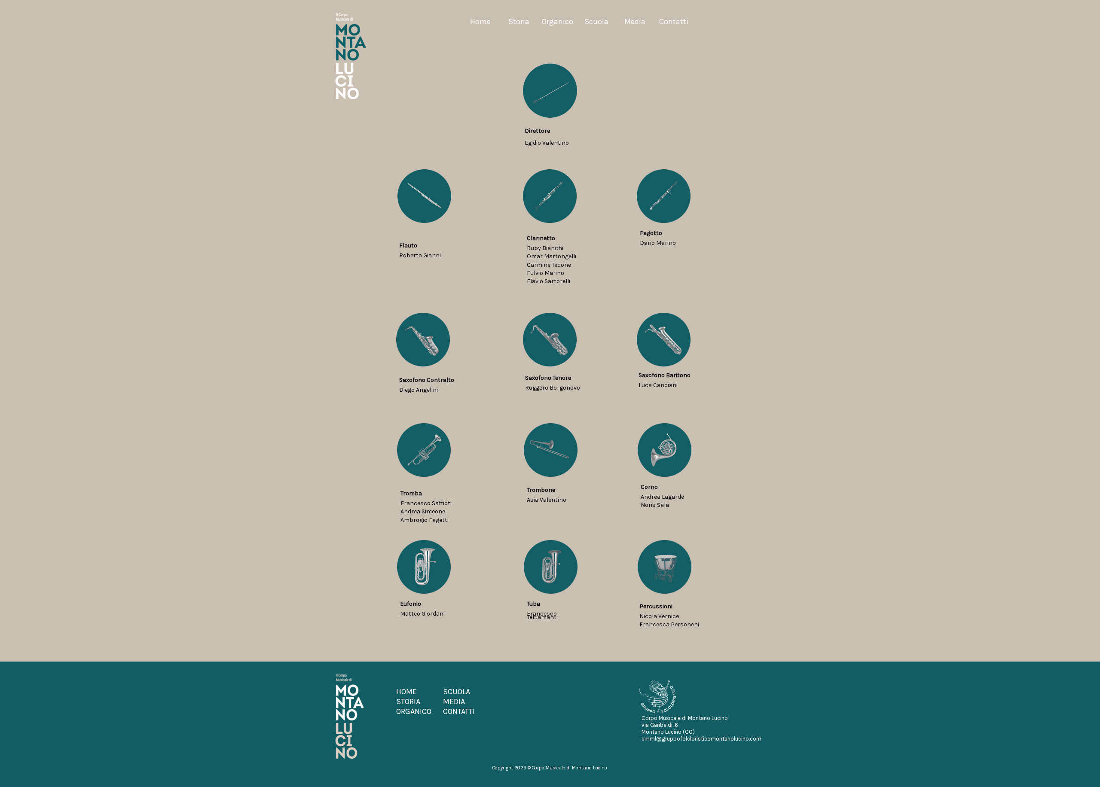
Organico (557, 21)
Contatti (673, 21)
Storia (518, 21)
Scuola (596, 21)
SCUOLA (456, 691)
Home (480, 21)
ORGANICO (413, 711)
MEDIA (454, 701)
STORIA (408, 701)
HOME (406, 691)
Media (634, 21)
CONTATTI (459, 711)
